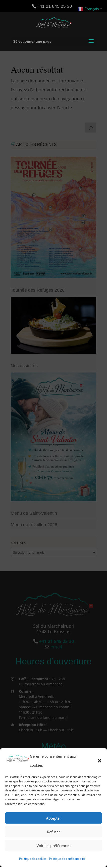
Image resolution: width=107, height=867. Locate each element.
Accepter (53, 818)
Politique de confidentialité (67, 859)
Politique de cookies (33, 859)
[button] (99, 760)
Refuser (53, 831)
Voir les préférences (53, 845)
